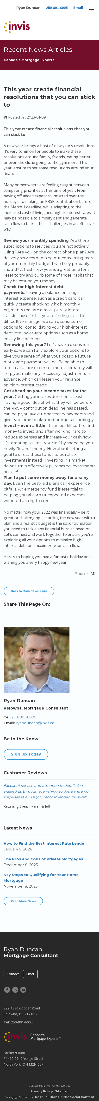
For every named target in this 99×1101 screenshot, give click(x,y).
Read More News (23, 901)
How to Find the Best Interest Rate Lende (44, 843)
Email (78, 8)
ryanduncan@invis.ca (35, 723)
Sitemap (61, 1091)
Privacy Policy (42, 1091)
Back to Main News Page (29, 591)
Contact (13, 974)
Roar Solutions (47, 1097)
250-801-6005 (57, 8)
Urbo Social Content (77, 1097)
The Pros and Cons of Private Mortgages (43, 859)
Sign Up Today (26, 754)
